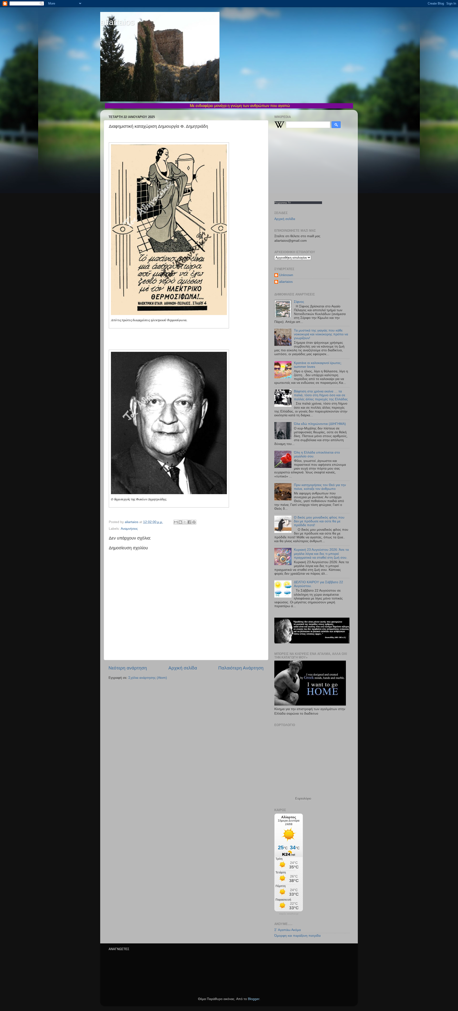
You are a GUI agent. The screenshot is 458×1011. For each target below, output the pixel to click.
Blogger (253, 999)
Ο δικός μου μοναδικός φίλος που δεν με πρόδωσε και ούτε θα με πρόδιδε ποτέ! (319, 521)
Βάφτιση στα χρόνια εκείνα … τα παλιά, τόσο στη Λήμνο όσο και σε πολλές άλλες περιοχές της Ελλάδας (321, 395)
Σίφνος (299, 302)
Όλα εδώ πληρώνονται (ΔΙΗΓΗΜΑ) (320, 424)
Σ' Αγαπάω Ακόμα (287, 930)
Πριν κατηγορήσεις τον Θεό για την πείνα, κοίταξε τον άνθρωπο (320, 487)
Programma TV (282, 202)
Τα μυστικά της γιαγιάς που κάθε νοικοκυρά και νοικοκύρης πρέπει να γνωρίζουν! (321, 334)
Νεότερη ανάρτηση (128, 667)
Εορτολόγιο (303, 798)
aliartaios (117, 22)
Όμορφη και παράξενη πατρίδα (297, 935)
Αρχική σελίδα (182, 667)
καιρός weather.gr (288, 914)
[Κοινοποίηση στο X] (184, 522)
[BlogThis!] (180, 522)
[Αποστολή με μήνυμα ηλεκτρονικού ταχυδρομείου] (175, 522)
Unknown (286, 275)
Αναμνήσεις (129, 528)
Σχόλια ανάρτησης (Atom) (147, 677)
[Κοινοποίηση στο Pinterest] (194, 522)
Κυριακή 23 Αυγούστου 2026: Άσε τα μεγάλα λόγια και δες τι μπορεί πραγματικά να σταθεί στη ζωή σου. (321, 553)
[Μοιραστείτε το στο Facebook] (189, 522)
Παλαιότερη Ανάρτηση (241, 667)
